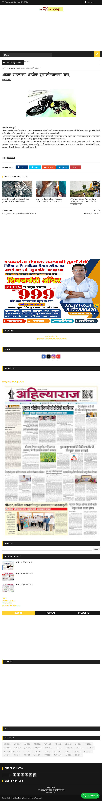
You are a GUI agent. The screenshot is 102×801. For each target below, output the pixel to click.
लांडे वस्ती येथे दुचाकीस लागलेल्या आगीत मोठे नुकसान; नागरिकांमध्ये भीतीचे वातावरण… (15, 200)
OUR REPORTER (8, 600)
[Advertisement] (51, 32)
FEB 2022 (37, 744)
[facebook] (44, 356)
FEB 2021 (17, 755)
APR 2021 (7, 755)
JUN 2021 (37, 755)
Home (4, 68)
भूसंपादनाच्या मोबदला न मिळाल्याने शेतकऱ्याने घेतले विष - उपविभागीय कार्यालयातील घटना (49, 200)
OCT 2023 (79, 748)
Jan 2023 (7, 751)
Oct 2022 (77, 751)
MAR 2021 (47, 755)
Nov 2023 (69, 748)
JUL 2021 (27, 755)
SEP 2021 (78, 755)
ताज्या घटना (11, 68)
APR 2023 (7, 748)
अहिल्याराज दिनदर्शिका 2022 (11, 605)
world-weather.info (51, 336)
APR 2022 (59, 748)
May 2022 (16, 751)
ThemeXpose (23, 798)
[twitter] (49, 356)
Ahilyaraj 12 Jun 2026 (24, 573)
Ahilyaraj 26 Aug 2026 (13, 381)
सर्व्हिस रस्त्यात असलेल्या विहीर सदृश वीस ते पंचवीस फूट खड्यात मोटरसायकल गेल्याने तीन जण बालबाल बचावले (83, 201)
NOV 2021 (17, 748)
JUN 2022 (68, 744)
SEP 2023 (90, 748)
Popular (51, 613)
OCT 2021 (37, 751)
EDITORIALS (7, 603)
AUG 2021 (87, 751)
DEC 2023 (67, 751)
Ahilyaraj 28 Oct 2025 (24, 562)
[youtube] (58, 356)
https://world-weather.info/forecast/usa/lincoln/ (51, 339)
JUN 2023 (88, 744)
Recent (18, 613)
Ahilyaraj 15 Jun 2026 (24, 585)
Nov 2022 (68, 755)
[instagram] (53, 356)
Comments (83, 613)
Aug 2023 (38, 748)
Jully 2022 (28, 748)
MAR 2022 (48, 748)
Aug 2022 (27, 751)
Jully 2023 (78, 744)
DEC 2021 (7, 744)
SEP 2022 (47, 751)
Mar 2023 (27, 744)
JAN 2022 (17, 744)
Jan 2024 (57, 751)
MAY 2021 (57, 755)
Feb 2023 (58, 744)
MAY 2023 (47, 744)
